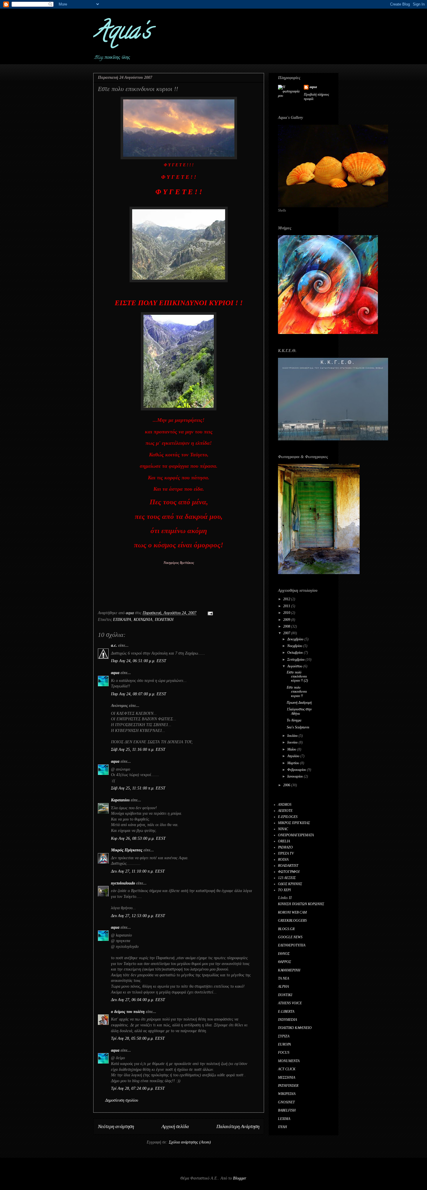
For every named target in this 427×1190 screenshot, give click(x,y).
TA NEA (283, 978)
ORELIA (284, 841)
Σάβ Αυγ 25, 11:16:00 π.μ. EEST (138, 749)
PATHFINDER (288, 1086)
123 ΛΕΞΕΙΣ (287, 878)
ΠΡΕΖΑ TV (286, 853)
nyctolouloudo (123, 883)
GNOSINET (286, 1102)
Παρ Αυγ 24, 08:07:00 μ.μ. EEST (138, 694)
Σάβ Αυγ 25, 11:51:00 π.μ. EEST (138, 788)
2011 (287, 606)
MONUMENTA (288, 1061)
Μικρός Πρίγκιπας (126, 850)
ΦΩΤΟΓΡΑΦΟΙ (288, 872)
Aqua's (122, 33)
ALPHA (283, 986)
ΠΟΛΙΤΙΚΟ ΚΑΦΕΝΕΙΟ (295, 1028)
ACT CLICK (286, 1069)
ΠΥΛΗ (282, 1127)
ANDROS (284, 805)
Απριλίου (293, 756)
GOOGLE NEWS (290, 937)
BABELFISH (287, 1110)
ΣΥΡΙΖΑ (283, 1036)
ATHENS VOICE (290, 1003)
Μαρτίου (293, 763)
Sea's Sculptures (298, 727)
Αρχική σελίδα (175, 1126)
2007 (287, 633)
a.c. (114, 645)
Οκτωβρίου (295, 653)
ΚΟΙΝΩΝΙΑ (143, 619)
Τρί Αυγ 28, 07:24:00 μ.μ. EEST (138, 1088)
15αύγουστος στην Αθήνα (299, 711)
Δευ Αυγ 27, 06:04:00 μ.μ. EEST (138, 1000)
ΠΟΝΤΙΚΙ (285, 995)
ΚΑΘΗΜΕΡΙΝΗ (289, 970)
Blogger (239, 1178)
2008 (287, 626)
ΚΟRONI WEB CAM (292, 912)
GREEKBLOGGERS (292, 921)
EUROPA (284, 1044)
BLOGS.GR (286, 929)
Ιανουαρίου (295, 776)
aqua (115, 673)
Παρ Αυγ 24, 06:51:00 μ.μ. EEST (138, 661)
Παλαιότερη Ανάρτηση (237, 1126)
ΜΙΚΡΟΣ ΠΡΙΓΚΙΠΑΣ (294, 823)
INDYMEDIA (287, 1020)
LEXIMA (284, 1119)
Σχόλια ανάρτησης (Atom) (190, 1142)
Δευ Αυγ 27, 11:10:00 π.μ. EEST (138, 871)
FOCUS (283, 1052)
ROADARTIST (288, 866)
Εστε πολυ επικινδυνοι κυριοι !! (297, 691)
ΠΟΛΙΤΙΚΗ (164, 619)
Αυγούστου (295, 666)
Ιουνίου (293, 742)
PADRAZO (285, 847)
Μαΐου (292, 749)
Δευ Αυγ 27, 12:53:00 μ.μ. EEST (138, 916)
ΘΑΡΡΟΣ (284, 962)
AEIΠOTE (285, 811)
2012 (287, 599)
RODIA (283, 859)
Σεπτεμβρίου (296, 659)
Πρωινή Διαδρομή (299, 703)
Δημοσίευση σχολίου (121, 1100)
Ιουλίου (293, 736)
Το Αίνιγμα (294, 720)
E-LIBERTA (286, 1011)
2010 (287, 613)
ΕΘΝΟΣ (284, 954)
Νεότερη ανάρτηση (116, 1126)
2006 (287, 785)
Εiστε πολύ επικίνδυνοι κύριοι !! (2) (297, 676)
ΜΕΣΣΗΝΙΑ (286, 1077)
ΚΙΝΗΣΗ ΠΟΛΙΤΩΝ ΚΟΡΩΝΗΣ (301, 904)
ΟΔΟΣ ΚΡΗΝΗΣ (290, 884)
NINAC (283, 829)
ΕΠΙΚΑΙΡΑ (122, 619)
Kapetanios (120, 800)
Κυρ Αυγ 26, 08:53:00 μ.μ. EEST (138, 838)
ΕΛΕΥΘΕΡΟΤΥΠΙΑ (291, 945)
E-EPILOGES (287, 817)
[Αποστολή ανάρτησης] (210, 613)
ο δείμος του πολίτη (128, 1011)
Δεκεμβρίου (295, 639)
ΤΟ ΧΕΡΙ (284, 890)
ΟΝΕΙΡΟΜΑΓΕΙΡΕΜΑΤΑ (296, 835)
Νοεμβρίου (295, 646)
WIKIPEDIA (286, 1094)
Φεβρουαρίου (297, 770)
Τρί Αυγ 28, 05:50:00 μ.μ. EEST (138, 1038)
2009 (287, 620)
